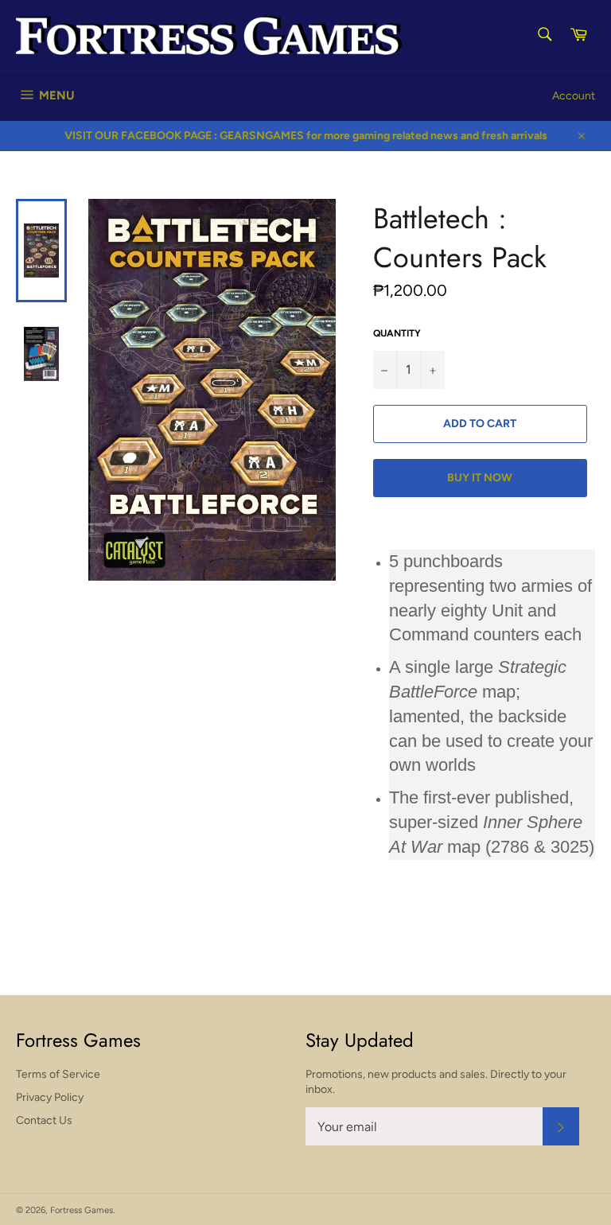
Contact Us (44, 1120)
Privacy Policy (50, 1097)
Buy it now (479, 477)
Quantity (397, 333)
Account (573, 96)
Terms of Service (58, 1074)
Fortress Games (81, 1209)
